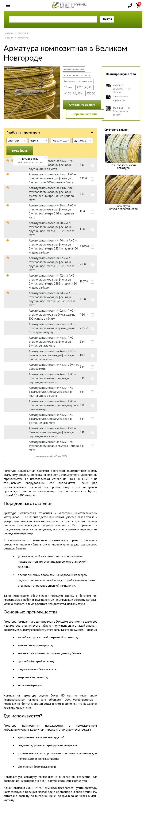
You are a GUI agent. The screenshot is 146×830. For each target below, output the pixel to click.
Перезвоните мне (85, 114)
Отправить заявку (82, 104)
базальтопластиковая (78, 81)
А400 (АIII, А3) (73, 93)
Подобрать (20, 150)
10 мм (68, 87)
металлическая (74, 69)
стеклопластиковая (77, 75)
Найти (107, 19)
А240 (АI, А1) (84, 87)
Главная (9, 33)
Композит (23, 33)
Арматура (23, 37)
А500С (90, 93)
